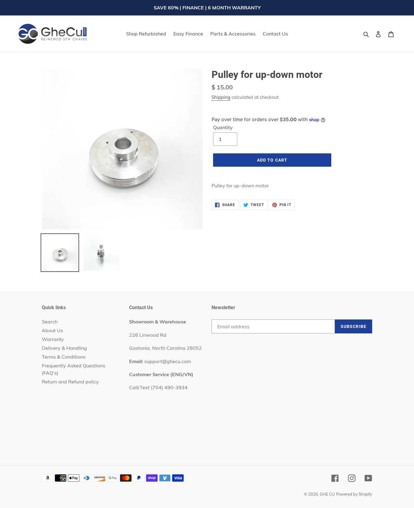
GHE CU (327, 494)
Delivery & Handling (64, 348)
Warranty (53, 339)
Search (50, 322)
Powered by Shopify (354, 494)
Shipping (221, 97)
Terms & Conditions (63, 357)
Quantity (223, 127)
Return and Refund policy (70, 382)
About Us (52, 330)
